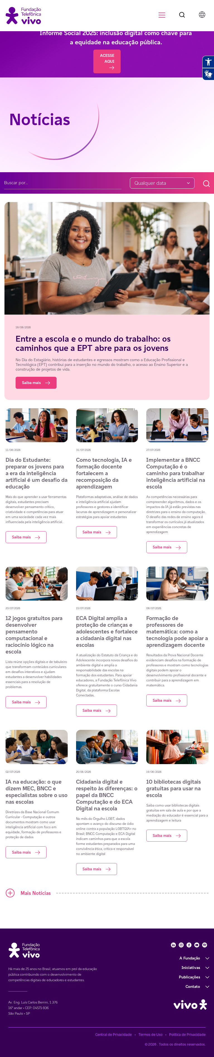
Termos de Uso (150, 1034)
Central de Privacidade (113, 1034)
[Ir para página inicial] (23, 15)
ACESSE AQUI (107, 58)
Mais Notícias (36, 893)
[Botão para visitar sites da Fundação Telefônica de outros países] (202, 14)
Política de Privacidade (187, 1034)
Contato (193, 986)
